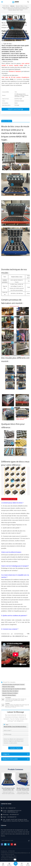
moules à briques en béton (10, 693)
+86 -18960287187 (10, 808)
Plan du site (9, 856)
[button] (30, 782)
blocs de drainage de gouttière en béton (13, 689)
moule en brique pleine (8, 695)
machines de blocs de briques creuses (13, 684)
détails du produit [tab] (7, 121)
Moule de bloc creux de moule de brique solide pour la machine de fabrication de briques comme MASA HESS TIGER (15, 726)
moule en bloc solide (8, 686)
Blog (3, 856)
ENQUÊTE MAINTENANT (14, 109)
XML (15, 856)
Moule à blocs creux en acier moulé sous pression (23, 789)
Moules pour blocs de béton (10, 691)
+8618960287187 (14, 814)
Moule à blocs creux (21, 6)
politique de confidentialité (8, 858)
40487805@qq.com (12, 812)
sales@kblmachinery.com (14, 810)
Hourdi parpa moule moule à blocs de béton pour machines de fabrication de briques (8, 789)
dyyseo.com (11, 851)
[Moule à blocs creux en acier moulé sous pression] (22, 779)
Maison (12, 6)
